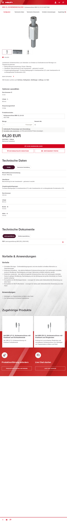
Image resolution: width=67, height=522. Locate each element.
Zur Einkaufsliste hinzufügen (19, 151)
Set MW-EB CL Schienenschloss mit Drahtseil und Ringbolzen (48, 336)
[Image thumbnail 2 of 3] (17, 52)
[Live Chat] (10, 520)
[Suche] (63, 2)
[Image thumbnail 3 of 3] (28, 52)
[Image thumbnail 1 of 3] (7, 52)
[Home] (9, 2)
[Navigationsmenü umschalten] (3, 2)
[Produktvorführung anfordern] (7, 520)
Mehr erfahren (7, 76)
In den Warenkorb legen (34, 146)
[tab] (7, 12)
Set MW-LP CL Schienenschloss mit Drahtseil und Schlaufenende (16, 336)
